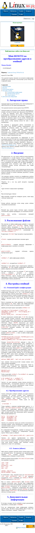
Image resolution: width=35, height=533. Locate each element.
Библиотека (13, 11)
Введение (5, 88)
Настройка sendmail (7, 90)
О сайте (21, 14)
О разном (14, 14)
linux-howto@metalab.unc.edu (9, 145)
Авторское (28, 11)
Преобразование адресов (13, 93)
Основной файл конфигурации (14, 92)
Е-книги (21, 11)
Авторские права (7, 86)
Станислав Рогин (11, 72)
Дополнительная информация (10, 96)
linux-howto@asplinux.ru (8, 148)
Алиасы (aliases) (11, 95)
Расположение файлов (8, 89)
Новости (6, 11)
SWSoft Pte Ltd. (20, 72)
